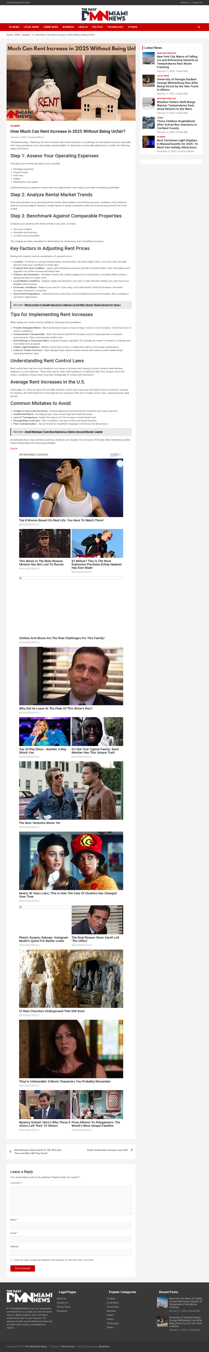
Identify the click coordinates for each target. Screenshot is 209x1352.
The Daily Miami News (36, 1346)
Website (14, 1246)
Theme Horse (68, 1346)
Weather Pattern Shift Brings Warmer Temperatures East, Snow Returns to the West (176, 105)
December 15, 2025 (166, 151)
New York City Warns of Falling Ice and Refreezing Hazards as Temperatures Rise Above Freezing (177, 62)
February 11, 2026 (165, 71)
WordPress (104, 1346)
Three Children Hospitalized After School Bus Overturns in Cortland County (177, 124)
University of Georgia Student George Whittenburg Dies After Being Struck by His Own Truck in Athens (177, 84)
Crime (160, 118)
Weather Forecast (166, 53)
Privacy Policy (64, 1306)
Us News (14, 27)
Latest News (153, 48)
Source (14, 448)
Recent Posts (168, 1292)
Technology (115, 27)
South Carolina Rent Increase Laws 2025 (107, 1150)
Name (14, 1219)
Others (132, 27)
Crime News (51, 27)
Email (13, 1233)
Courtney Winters (36, 137)
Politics (97, 27)
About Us (185, 2)
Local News (31, 27)
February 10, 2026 (165, 113)
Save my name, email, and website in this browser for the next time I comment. (54, 1260)
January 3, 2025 (18, 137)
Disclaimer (62, 1311)
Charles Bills (182, 71)
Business (68, 27)
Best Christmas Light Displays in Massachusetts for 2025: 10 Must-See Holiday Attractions (177, 144)
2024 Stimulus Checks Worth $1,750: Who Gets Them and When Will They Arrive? (38, 1152)
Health (83, 27)
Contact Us (197, 2)
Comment (16, 1183)
